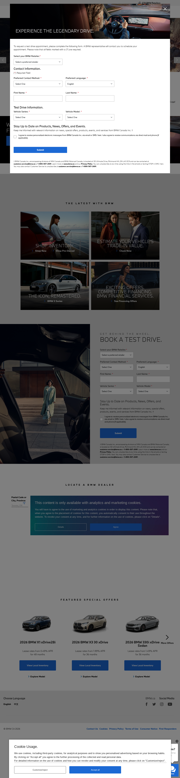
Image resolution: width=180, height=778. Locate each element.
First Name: (20, 92)
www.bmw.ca (69, 164)
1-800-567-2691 (44, 164)
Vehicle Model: (74, 111)
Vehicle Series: (22, 111)
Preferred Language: (77, 78)
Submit (40, 149)
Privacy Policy (86, 164)
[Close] (165, 9)
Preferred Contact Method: (27, 78)
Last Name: (72, 92)
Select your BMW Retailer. (27, 56)
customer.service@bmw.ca (24, 164)
